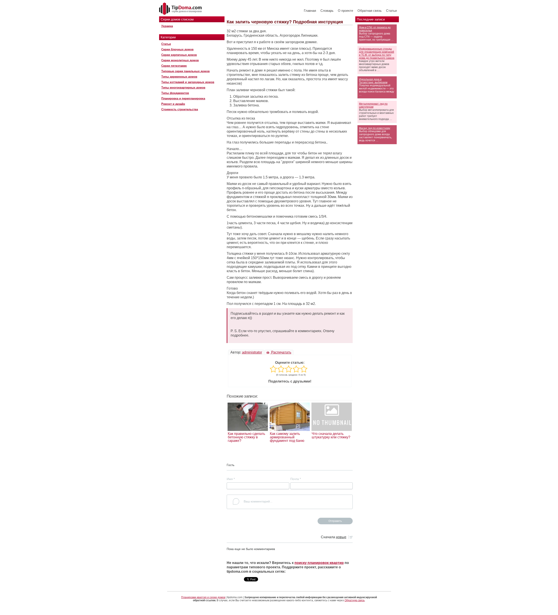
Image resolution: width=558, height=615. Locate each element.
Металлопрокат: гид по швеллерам (373, 105)
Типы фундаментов (175, 93)
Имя (231, 479)
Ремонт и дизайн (173, 104)
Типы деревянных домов (179, 76)
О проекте (345, 10)
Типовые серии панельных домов (185, 71)
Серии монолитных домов (180, 60)
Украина (167, 26)
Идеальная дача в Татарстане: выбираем (373, 81)
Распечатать (280, 352)
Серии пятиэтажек (174, 65)
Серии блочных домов (177, 49)
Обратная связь (369, 10)
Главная (310, 10)
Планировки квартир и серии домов (203, 597)
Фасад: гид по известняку (374, 128)
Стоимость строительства (179, 109)
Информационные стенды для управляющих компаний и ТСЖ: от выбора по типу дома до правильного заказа (376, 53)
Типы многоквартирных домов (183, 87)
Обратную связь (355, 600)
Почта (295, 479)
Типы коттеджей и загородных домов (187, 82)
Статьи (391, 10)
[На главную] (181, 9)
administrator (252, 352)
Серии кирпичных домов (179, 54)
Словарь (326, 10)
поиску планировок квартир (319, 563)
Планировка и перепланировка (183, 98)
